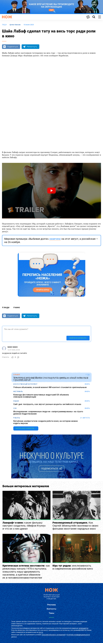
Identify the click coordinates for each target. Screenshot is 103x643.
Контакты (51, 609)
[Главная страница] (7, 16)
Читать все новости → (25, 428)
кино (17, 307)
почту (41, 632)
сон (15, 408)
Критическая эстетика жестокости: (26, 571)
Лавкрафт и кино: (24, 525)
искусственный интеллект (25, 384)
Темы (51, 613)
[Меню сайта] (99, 17)
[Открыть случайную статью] (88, 17)
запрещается (83, 628)
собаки (16, 374)
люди (4, 25)
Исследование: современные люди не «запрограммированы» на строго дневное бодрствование (48, 412)
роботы (16, 418)
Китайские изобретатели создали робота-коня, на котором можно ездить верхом (45, 422)
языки (16, 401)
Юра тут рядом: (73, 567)
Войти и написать (78, 338)
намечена (55, 238)
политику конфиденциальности (78, 635)
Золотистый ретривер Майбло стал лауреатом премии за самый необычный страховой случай (50, 379)
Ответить (5, 357)
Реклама (51, 605)
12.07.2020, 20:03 (14, 350)
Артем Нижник (15, 25)
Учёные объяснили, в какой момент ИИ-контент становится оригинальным (50, 387)
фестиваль (18, 391)
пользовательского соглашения (53, 635)
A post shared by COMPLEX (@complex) (39, 143)
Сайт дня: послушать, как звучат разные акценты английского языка (47, 404)
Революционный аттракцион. (75, 525)
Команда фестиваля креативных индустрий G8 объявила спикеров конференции (41, 396)
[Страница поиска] (93, 17)
